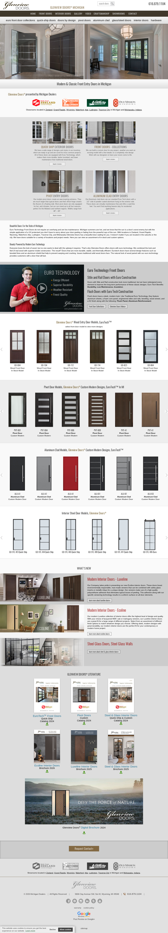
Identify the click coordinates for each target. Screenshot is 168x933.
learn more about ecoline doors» (99, 634)
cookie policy (88, 908)
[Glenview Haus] (81, 901)
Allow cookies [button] (65, 930)
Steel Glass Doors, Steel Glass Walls (110, 643)
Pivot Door (49, 387)
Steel (121, 20)
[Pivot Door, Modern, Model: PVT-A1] (124, 410)
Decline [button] (53, 930)
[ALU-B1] (97, 474)
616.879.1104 (157, 4)
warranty (77, 908)
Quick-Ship (46, 20)
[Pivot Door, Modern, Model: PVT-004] (44, 410)
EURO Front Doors (20, 20)
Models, (84, 322)
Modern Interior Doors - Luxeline (107, 579)
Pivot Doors (84, 20)
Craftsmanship (101, 13)
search (105, 4)
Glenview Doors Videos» (118, 306)
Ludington (93, 110)
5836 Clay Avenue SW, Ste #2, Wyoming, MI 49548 (97, 894)
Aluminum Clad (101, 20)
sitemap (84, 928)
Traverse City (104, 110)
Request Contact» (84, 848)
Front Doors (45, 13)
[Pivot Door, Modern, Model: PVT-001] (17, 410)
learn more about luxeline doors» (99, 600)
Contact (132, 13)
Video (88, 13)
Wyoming (70, 110)
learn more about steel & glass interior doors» (104, 651)
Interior (141, 20)
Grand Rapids (59, 110)
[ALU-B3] (151, 474)
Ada (86, 110)
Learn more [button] (30, 931)
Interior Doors (63, 13)
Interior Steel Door (71, 513)
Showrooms (118, 13)
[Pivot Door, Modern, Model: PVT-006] (71, 410)
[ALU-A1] (17, 474)
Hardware (156, 20)
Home (33, 13)
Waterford (80, 110)
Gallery (78, 13)
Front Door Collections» (96, 306)
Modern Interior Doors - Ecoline (106, 610)
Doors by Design (67, 20)
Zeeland (49, 110)
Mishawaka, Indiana (133, 110)
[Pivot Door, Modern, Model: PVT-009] (97, 410)
